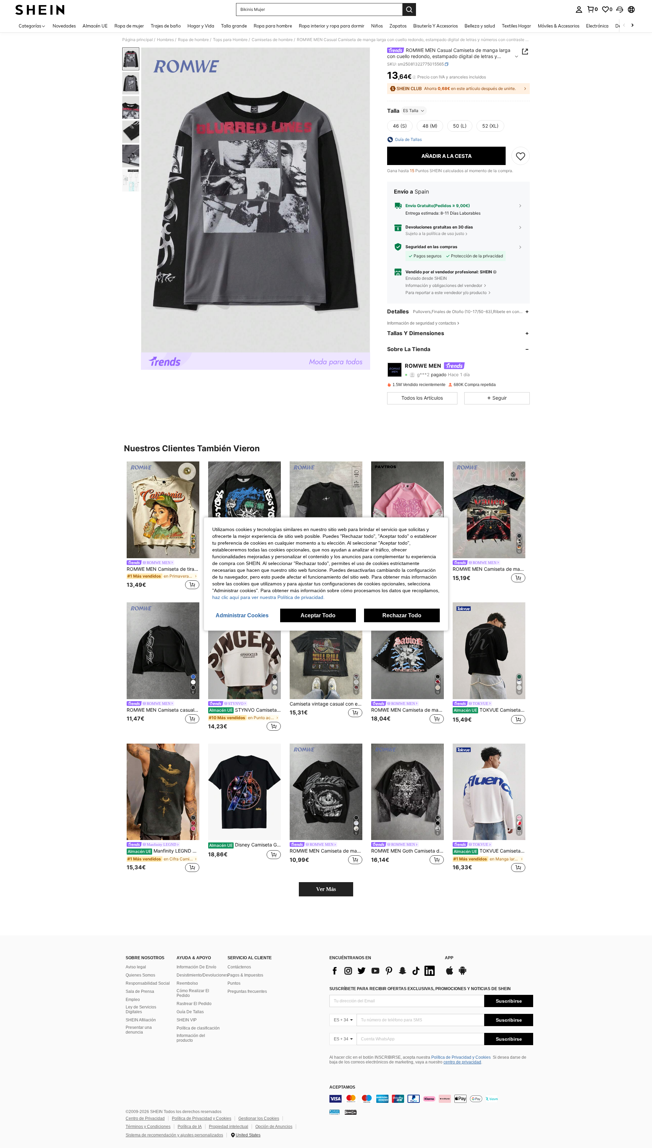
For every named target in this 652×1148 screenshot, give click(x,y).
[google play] (462, 973)
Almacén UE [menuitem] (95, 26)
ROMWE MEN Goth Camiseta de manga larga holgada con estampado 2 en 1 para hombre (407, 851)
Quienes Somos (140, 975)
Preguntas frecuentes (247, 991)
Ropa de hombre (193, 39)
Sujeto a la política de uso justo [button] (434, 233)
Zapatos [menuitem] (398, 26)
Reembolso (187, 983)
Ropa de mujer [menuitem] (129, 26)
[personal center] (579, 9)
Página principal (137, 39)
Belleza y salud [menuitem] (480, 26)
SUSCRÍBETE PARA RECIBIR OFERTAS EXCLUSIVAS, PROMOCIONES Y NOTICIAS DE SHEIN (420, 988)
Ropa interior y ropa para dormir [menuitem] (331, 26)
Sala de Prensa (140, 991)
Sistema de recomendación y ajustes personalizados (174, 1135)
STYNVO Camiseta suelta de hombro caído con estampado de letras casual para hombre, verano (245, 710)
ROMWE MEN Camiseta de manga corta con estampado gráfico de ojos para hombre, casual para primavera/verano (326, 851)
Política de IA (190, 1126)
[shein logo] (40, 9)
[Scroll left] (624, 25)
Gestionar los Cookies (258, 1118)
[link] (592, 9)
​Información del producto (191, 1038)
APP (449, 958)
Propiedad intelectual (228, 1126)
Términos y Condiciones (148, 1126)
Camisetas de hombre (272, 39)
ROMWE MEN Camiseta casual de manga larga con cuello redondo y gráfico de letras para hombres (163, 710)
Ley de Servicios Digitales (141, 1009)
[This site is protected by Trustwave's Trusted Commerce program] (334, 1112)
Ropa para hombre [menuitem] (273, 26)
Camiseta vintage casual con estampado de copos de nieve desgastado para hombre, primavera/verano (326, 704)
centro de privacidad (462, 1062)
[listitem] (163, 526)
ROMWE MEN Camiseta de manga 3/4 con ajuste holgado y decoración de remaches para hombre (407, 710)
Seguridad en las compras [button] (431, 246)
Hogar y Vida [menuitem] (200, 26)
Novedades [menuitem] (64, 26)
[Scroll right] (632, 25)
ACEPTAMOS (342, 1087)
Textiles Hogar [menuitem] (516, 26)
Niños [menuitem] (377, 26)
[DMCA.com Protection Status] (351, 1112)
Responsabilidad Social (148, 983)
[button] (620, 9)
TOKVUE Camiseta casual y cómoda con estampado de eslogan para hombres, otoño (489, 710)
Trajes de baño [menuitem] (166, 26)
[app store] (449, 973)
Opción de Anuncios (273, 1126)
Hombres (165, 39)
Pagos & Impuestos (245, 975)
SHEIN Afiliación (141, 1020)
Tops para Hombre (230, 39)
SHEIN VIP (187, 1020)
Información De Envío (196, 967)
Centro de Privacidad (145, 1118)
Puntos (234, 983)
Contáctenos (239, 967)
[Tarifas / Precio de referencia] (414, 77)
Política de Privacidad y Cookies (461, 1057)
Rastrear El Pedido (194, 1003)
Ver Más (326, 889)
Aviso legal (136, 967)
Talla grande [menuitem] (234, 26)
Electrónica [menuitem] (597, 26)
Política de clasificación (198, 1028)
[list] (383, 971)
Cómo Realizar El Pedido (193, 993)
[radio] (400, 126)
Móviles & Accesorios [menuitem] (558, 26)
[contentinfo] (431, 1099)
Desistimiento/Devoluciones (202, 975)
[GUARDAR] (520, 156)
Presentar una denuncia (139, 1030)
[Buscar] (409, 9)
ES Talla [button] (410, 110)
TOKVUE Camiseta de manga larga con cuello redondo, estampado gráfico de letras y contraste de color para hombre (489, 851)
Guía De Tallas (190, 1011)
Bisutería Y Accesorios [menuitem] (435, 26)
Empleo (133, 999)
